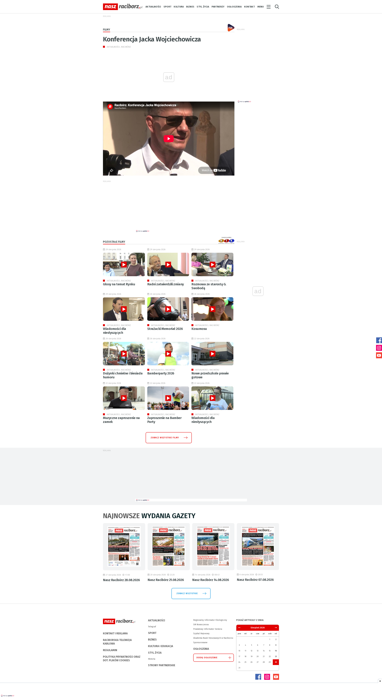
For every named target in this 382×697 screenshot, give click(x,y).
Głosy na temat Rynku (119, 284)
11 (245, 651)
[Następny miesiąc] (239, 627)
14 (264, 651)
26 (251, 662)
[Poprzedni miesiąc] (276, 627)
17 (239, 656)
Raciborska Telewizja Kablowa (117, 641)
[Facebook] (258, 677)
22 (270, 656)
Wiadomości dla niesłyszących (114, 331)
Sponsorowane (200, 642)
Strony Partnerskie (161, 665)
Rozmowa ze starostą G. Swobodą (208, 286)
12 (251, 651)
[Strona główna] (123, 6)
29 (270, 662)
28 (264, 662)
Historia (151, 659)
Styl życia (203, 6)
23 (276, 656)
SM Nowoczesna (201, 624)
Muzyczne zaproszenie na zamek (121, 420)
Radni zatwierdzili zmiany (165, 284)
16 (276, 651)
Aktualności (153, 6)
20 (258, 656)
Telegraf (152, 626)
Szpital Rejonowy (201, 633)
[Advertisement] (293, 77)
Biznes (190, 6)
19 (251, 656)
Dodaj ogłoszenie (207, 657)
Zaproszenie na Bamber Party (164, 420)
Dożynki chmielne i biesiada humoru (123, 375)
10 (239, 651)
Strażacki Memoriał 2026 (165, 329)
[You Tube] (276, 677)
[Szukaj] (277, 7)
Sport (167, 6)
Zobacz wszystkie (187, 593)
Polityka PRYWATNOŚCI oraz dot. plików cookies (121, 658)
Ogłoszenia (234, 6)
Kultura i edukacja (160, 646)
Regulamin (110, 650)
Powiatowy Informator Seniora (207, 629)
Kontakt (249, 6)
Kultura (179, 6)
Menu (260, 6)
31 (239, 668)
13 (257, 651)
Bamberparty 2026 (160, 373)
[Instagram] (267, 677)
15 (270, 651)
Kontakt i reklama (115, 633)
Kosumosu (199, 329)
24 (239, 662)
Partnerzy (218, 6)
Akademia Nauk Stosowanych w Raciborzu (213, 638)
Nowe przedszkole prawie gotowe (210, 375)
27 (257, 662)
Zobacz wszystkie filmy (165, 437)
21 (264, 656)
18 (245, 656)
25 (245, 662)
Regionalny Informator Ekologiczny (210, 620)
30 (276, 662)
